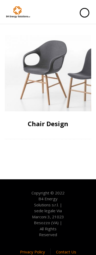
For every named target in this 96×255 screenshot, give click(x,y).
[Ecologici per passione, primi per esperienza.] (18, 12)
